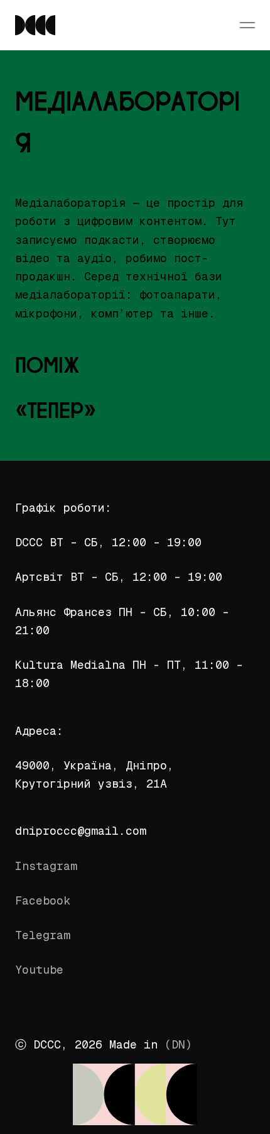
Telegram (42, 935)
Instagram (46, 866)
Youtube (39, 969)
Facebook (42, 900)
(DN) (178, 1044)
